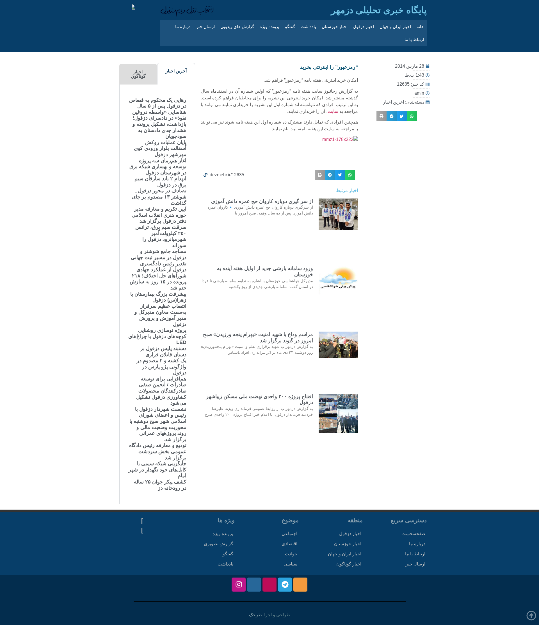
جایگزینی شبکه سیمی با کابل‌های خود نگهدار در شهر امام (157, 469)
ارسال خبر (205, 26)
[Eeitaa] (300, 585)
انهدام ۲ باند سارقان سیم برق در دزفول (160, 182)
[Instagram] (239, 585)
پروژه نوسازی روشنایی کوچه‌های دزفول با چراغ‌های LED (157, 336)
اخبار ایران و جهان (395, 26)
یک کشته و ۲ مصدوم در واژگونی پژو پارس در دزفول (161, 366)
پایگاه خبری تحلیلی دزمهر (379, 10)
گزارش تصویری (218, 543)
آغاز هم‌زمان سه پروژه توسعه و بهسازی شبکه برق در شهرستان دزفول (157, 166)
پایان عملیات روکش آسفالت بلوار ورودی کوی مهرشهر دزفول (160, 148)
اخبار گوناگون (348, 564)
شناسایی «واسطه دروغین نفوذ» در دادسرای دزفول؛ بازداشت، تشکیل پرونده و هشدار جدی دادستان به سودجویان (159, 124)
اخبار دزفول (363, 26)
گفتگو (290, 26)
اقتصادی (289, 543)
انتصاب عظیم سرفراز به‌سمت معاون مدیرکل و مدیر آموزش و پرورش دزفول (160, 315)
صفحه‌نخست (413, 533)
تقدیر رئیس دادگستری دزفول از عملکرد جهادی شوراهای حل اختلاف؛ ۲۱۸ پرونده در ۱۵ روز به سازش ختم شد (158, 276)
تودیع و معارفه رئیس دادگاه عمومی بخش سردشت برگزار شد (157, 451)
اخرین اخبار (393, 102)
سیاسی (290, 564)
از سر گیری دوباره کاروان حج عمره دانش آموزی (262, 201)
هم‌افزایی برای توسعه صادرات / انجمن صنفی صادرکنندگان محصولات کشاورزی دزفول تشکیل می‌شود (161, 391)
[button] (412, 116)
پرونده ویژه (269, 26)
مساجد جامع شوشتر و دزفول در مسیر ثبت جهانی (158, 254)
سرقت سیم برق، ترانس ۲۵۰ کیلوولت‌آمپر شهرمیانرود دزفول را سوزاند (160, 236)
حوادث (291, 553)
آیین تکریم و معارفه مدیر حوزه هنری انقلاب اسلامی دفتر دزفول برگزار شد (159, 215)
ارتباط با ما (414, 39)
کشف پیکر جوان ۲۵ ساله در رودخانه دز (160, 485)
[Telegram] (285, 585)
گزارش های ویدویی (237, 26)
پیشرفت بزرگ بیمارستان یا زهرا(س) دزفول (158, 297)
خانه (420, 26)
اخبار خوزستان (335, 26)
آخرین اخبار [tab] (176, 71)
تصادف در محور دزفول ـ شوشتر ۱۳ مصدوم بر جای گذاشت (159, 197)
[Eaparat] (269, 585)
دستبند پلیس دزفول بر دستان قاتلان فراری (163, 351)
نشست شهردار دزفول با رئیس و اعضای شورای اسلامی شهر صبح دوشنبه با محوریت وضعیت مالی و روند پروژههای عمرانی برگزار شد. (157, 424)
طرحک (255, 614)
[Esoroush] (254, 585)
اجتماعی (289, 533)
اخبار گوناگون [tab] (138, 74)
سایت (333, 111)
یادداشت (308, 26)
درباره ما (183, 26)
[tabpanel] (157, 294)
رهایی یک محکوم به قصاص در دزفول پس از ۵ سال (157, 103)
